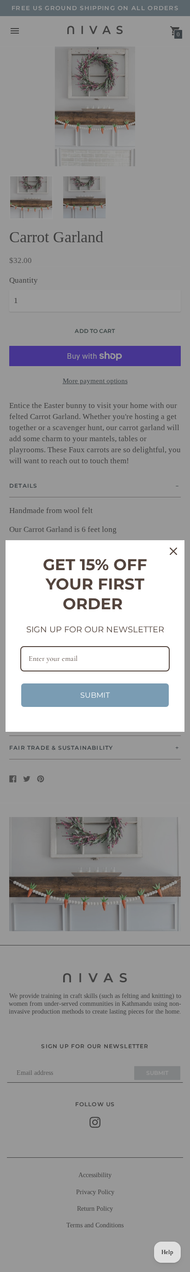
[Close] (173, 551)
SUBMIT (95, 695)
